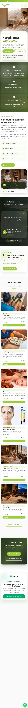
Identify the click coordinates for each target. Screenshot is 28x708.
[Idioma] (22, 5)
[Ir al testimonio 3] (13, 240)
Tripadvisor (11, 235)
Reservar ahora (11, 268)
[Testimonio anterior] (7, 240)
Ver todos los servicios (13, 524)
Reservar (6, 325)
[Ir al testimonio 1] (10, 240)
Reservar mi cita (8, 51)
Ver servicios (20, 51)
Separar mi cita (9, 165)
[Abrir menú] (25, 5)
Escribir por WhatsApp (15, 558)
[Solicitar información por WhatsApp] (25, 705)
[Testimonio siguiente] (20, 240)
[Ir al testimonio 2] (12, 240)
